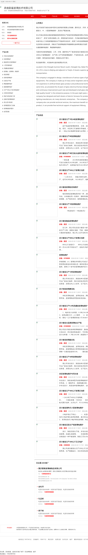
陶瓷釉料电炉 (8, 84)
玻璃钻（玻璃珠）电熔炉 (11, 71)
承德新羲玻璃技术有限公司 (18, 7)
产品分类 (54, 16)
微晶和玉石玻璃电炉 (10, 62)
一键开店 (16, 43)
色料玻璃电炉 (8, 78)
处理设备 (6, 111)
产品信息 (43, 16)
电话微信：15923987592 (7, 554)
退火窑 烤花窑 (8, 102)
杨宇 (71, 539)
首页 (32, 16)
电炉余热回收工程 (9, 96)
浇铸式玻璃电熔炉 (9, 99)
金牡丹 (41, 486)
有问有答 (77, 16)
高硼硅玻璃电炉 (9, 68)
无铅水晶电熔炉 (9, 56)
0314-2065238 (12, 38)
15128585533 (12, 35)
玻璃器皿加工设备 (9, 105)
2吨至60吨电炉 (8, 93)
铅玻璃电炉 (7, 59)
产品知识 (65, 16)
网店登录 (50, 539)
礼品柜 (2, 1)
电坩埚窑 (6, 74)
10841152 (43, 539)
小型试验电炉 (8, 65)
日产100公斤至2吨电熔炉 (11, 90)
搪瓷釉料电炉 (8, 87)
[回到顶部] (86, 552)
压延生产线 (7, 81)
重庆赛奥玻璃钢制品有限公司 (50, 468)
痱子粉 (41, 510)
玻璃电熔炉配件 (9, 108)
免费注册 (58, 539)
